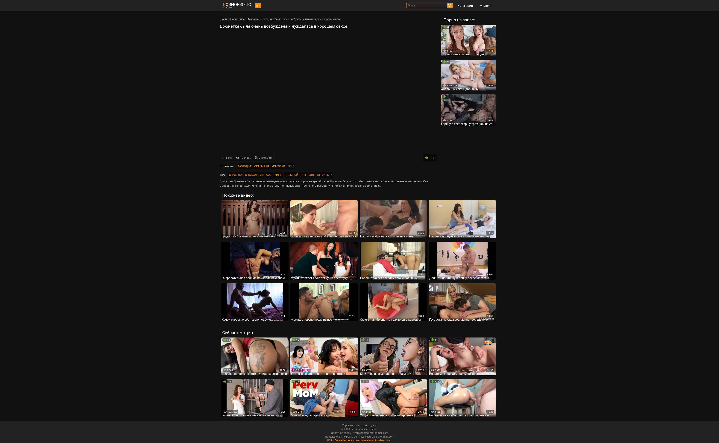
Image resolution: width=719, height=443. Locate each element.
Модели (486, 5)
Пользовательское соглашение (353, 440)
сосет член (274, 175)
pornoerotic (237, 4)
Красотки (278, 166)
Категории (465, 5)
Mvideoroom (382, 440)
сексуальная (254, 175)
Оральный (261, 166)
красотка (235, 175)
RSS (329, 440)
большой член (295, 175)
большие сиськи (320, 175)
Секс (291, 166)
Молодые (245, 166)
